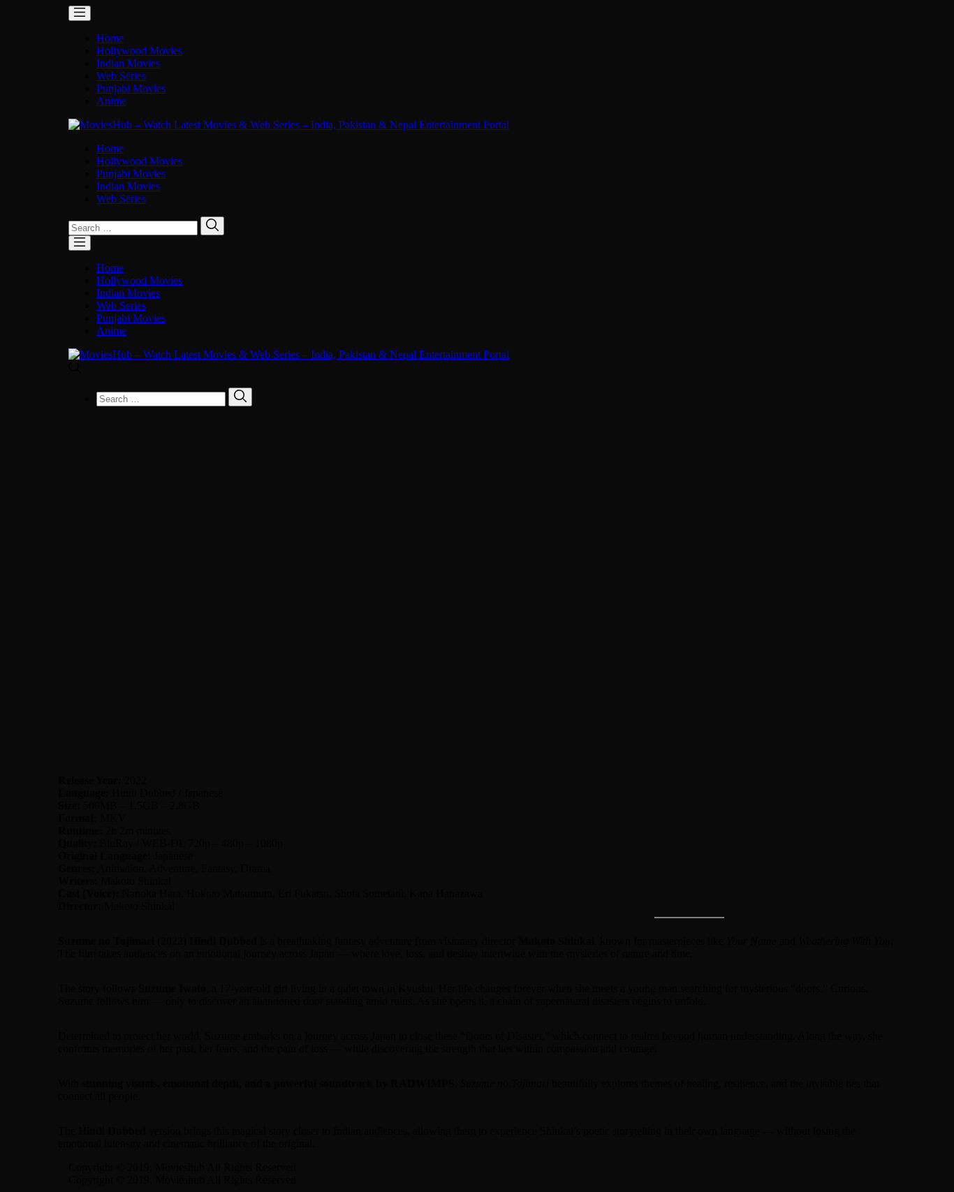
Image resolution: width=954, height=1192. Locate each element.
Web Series (121, 76)
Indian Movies (128, 63)
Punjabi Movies (131, 88)
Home (110, 38)
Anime (111, 101)
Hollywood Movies (139, 51)
